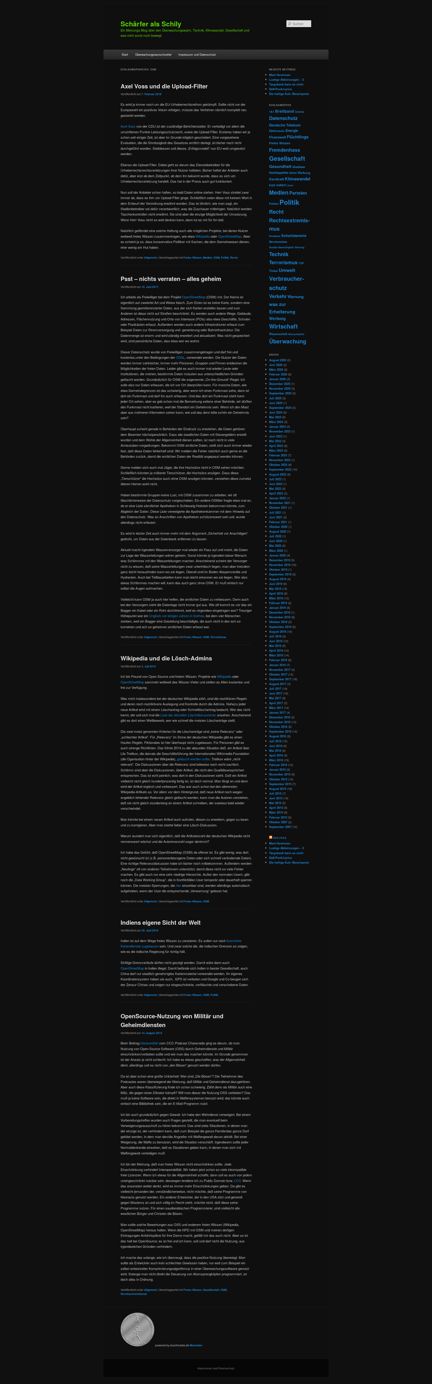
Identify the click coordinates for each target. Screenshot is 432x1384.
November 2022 (279, 460)
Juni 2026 (275, 365)
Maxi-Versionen (279, 75)
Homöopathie (278, 172)
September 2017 (280, 679)
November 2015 (279, 774)
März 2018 (276, 655)
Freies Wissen (192, 257)
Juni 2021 (275, 517)
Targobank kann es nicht (286, 84)
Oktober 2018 (278, 622)
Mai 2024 (275, 417)
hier (179, 885)
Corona (299, 111)
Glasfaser (298, 167)
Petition (274, 203)
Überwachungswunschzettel (153, 54)
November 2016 (279, 722)
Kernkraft (276, 179)
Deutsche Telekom (285, 125)
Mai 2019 (275, 588)
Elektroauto (277, 131)
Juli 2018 (275, 636)
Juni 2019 (275, 584)
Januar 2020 (277, 555)
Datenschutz (283, 118)
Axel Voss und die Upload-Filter (164, 86)
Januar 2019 (277, 607)
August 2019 (277, 579)
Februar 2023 (278, 455)
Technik (278, 254)
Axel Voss (128, 126)
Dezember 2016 (279, 717)
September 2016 (280, 731)
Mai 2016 (275, 750)
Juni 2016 (275, 746)
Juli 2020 (275, 536)
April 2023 (276, 446)
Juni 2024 (275, 412)
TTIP (301, 263)
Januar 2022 (277, 498)
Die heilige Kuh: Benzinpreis (289, 94)
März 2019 (276, 598)
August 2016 (277, 736)
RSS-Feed (279, 837)
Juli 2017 (275, 688)
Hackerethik (149, 1043)
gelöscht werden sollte (193, 758)
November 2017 (279, 669)
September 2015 (280, 784)
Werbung (277, 318)
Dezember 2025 (279, 384)
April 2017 (276, 703)
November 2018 (279, 617)
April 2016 (276, 755)
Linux (289, 185)
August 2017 (277, 684)
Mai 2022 (275, 488)
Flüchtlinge (297, 137)
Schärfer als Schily (151, 23)
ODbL (180, 357)
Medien (207, 257)
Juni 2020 (275, 541)
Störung (299, 247)
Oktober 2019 (278, 569)
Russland (274, 236)
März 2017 (276, 708)
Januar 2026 (277, 379)
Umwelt (287, 270)
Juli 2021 (275, 512)
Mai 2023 (275, 441)
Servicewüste (278, 242)
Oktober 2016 (278, 726)
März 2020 (276, 550)
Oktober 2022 (278, 464)
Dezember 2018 (279, 612)
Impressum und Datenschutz (197, 54)
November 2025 (279, 388)
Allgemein (150, 257)
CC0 (237, 1180)
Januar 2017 (277, 712)
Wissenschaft (278, 334)
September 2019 (280, 574)
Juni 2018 (275, 641)
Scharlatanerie (293, 235)
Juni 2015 (275, 798)
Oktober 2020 (278, 526)
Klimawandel (297, 179)
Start (125, 54)
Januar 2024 (277, 426)
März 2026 (276, 369)
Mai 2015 (275, 803)
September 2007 (280, 827)
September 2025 (280, 393)
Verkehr (278, 296)
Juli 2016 (275, 741)
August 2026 (277, 360)
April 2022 (276, 493)
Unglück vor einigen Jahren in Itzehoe (176, 615)
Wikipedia (203, 236)
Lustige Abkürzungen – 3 (286, 79)
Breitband (284, 111)
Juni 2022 (275, 484)
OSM (217, 257)
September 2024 (280, 407)
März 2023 (276, 450)
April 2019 (276, 593)
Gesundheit (280, 166)
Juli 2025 (275, 398)
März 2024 (276, 422)
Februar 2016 (278, 765)
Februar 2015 (278, 817)
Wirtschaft (283, 326)
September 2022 (280, 469)
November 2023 (279, 431)
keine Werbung (299, 172)
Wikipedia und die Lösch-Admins (166, 658)
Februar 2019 (278, 603)
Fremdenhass (284, 149)
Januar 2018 (277, 665)
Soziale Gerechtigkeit (281, 247)
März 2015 (276, 812)
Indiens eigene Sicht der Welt (161, 922)
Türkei (273, 271)
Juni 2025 (275, 403)
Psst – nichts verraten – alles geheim (171, 278)
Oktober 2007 (278, 822)
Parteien (298, 193)
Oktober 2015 (278, 779)
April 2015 (276, 807)
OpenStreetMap (229, 236)
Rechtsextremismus (134, 1294)
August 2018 (277, 631)
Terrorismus (218, 637)
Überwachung (287, 341)
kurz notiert (277, 185)
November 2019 (279, 565)
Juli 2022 (275, 479)
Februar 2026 (278, 374)
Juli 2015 (275, 793)
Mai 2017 (275, 698)
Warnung (296, 296)
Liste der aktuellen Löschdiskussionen (188, 715)
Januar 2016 (277, 769)
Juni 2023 (275, 436)
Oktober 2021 (278, 507)
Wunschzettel (296, 334)
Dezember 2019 (279, 560)
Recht (234, 257)
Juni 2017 (275, 693)
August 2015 (277, 788)
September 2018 (280, 627)
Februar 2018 (278, 660)
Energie (292, 130)
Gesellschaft (211, 1290)
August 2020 (277, 531)
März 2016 (276, 760)
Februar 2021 (278, 522)
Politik (225, 257)
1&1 (271, 112)
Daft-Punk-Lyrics (280, 89)
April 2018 (276, 650)
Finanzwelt (277, 137)
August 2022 (277, 474)
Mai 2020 (275, 545)
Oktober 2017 (278, 674)
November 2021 (279, 503)
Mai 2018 (275, 646)
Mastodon (196, 1345)
